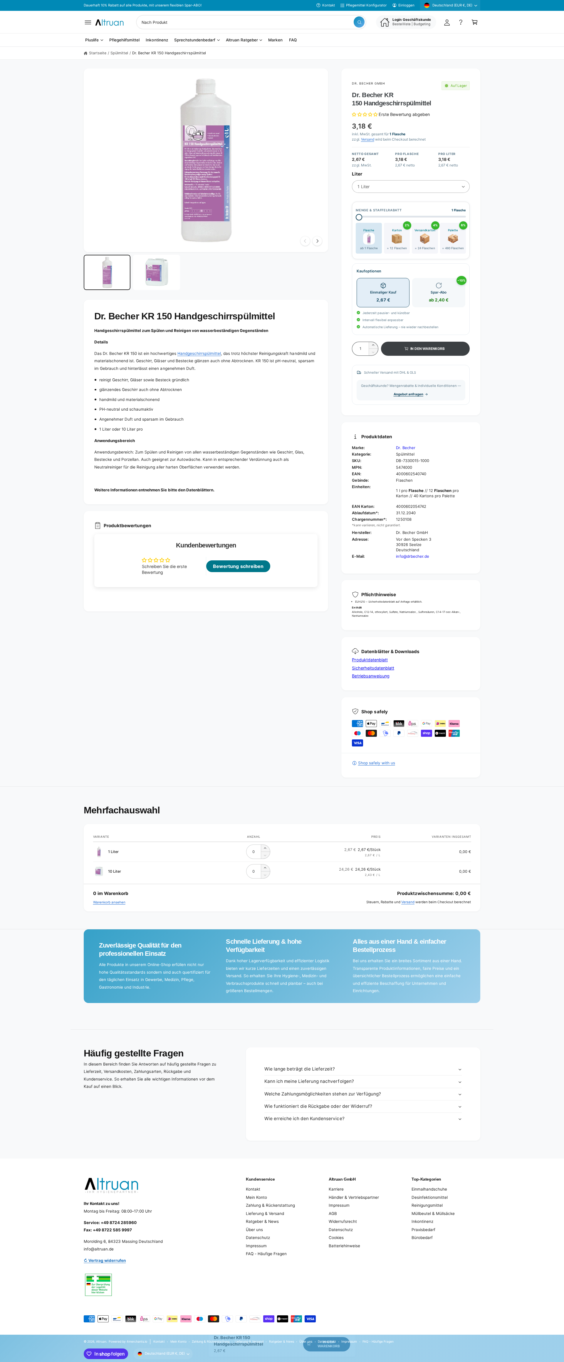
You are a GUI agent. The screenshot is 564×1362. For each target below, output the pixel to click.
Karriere (336, 1189)
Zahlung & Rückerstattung (270, 1205)
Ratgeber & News (262, 1221)
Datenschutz (258, 1237)
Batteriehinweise (344, 1245)
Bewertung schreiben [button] (238, 566)
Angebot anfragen (408, 394)
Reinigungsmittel (427, 1205)
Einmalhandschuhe (429, 1189)
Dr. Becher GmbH (368, 83)
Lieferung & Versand (265, 1213)
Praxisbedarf (423, 1229)
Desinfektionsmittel (430, 1197)
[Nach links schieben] (305, 241)
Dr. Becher (405, 447)
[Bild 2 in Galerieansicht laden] (156, 272)
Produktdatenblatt (369, 659)
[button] (88, 22)
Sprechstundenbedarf (194, 40)
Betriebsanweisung (370, 675)
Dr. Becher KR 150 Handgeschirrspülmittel (169, 53)
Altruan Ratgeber (242, 40)
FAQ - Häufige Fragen (266, 1253)
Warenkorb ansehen (109, 902)
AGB (333, 1213)
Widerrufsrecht (343, 1221)
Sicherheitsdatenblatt (373, 667)
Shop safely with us (376, 763)
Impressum (256, 1245)
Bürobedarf (422, 1237)
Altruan (101, 1341)
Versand (367, 139)
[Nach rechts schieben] (317, 241)
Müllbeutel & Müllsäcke (433, 1213)
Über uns (254, 1229)
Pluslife (92, 40)
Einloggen (406, 5)
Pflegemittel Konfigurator (366, 5)
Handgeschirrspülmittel (199, 353)
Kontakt (328, 5)
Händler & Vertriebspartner (354, 1197)
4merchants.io (137, 1341)
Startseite (97, 53)
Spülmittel (119, 53)
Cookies (336, 1237)
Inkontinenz (422, 1221)
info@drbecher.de (412, 556)
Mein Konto (256, 1197)
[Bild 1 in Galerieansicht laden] (107, 272)
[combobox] (251, 22)
